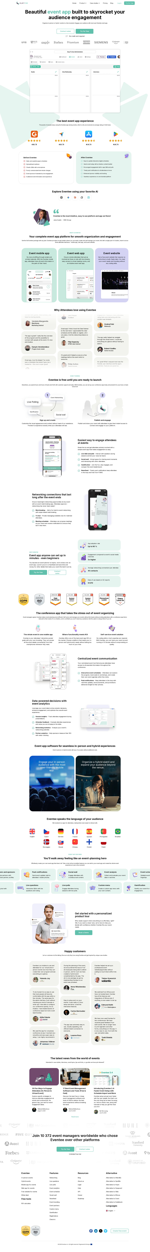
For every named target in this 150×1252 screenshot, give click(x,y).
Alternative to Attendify (113, 1178)
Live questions (54, 1181)
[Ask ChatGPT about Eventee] (61, 197)
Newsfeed (53, 1198)
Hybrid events (26, 1181)
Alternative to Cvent (112, 1198)
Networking (53, 1178)
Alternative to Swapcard (114, 1188)
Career (80, 1195)
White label (25, 1195)
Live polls (53, 1185)
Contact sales (65, 31)
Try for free (129, 3)
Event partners (54, 1205)
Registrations (54, 1216)
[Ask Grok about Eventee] (82, 197)
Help (79, 1188)
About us (81, 1181)
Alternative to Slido (112, 1191)
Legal (79, 1185)
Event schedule (55, 1191)
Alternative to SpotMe (113, 1181)
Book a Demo (84, 932)
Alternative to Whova (113, 1195)
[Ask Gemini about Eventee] (68, 197)
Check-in (52, 1219)
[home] (21, 3)
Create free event (120, 1231)
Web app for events (27, 1188)
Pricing (105, 3)
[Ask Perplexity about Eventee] (88, 197)
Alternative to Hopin (112, 1185)
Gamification (54, 1212)
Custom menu (54, 1209)
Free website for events (29, 1191)
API (79, 1191)
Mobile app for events (28, 1185)
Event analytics (54, 1188)
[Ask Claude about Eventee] (75, 197)
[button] (83, 3)
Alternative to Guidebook (114, 1202)
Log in (119, 3)
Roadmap (81, 1198)
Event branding (55, 1202)
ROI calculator (26, 1203)
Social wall (53, 1195)
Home (74, 3)
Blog (111, 3)
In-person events (27, 1178)
